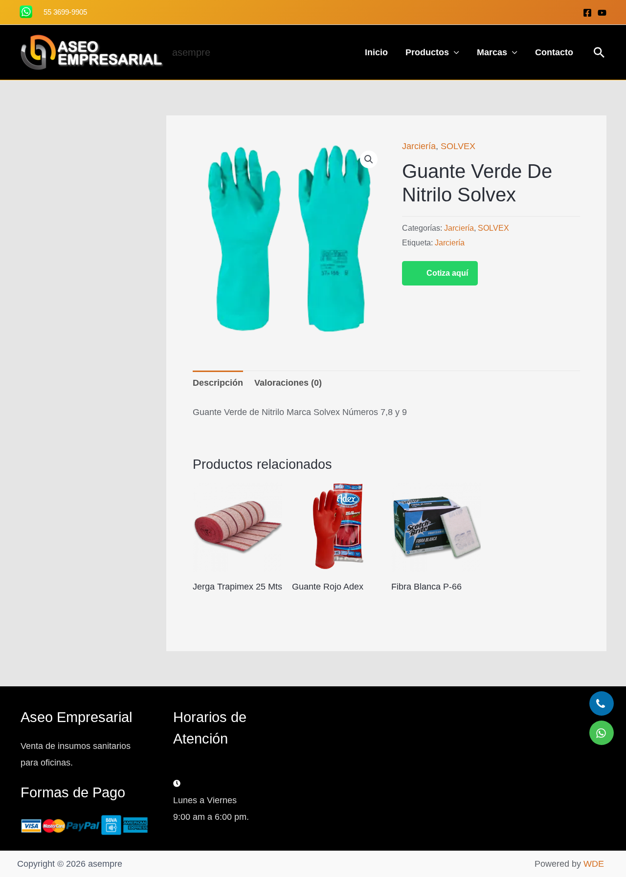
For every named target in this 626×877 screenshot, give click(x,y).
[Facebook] (587, 12)
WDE (593, 864)
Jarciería (419, 146)
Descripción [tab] (218, 383)
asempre (191, 52)
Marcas (492, 52)
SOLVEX (458, 146)
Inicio (376, 52)
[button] (599, 52)
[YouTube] (602, 12)
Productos (427, 52)
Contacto (554, 52)
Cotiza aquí (447, 273)
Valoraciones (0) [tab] (288, 383)
